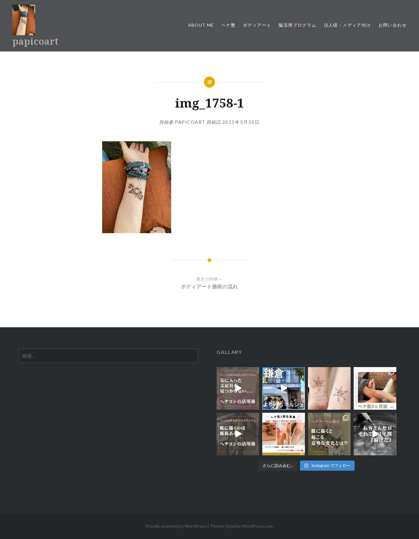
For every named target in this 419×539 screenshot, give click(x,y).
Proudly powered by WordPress (175, 526)
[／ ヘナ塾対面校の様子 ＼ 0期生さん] (375, 388)
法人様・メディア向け (347, 25)
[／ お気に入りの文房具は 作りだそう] (238, 388)
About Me (201, 25)
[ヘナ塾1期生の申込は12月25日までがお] (283, 434)
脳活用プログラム (297, 25)
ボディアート (257, 25)
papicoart (35, 41)
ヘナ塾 (228, 25)
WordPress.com (257, 526)
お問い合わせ (393, 25)
